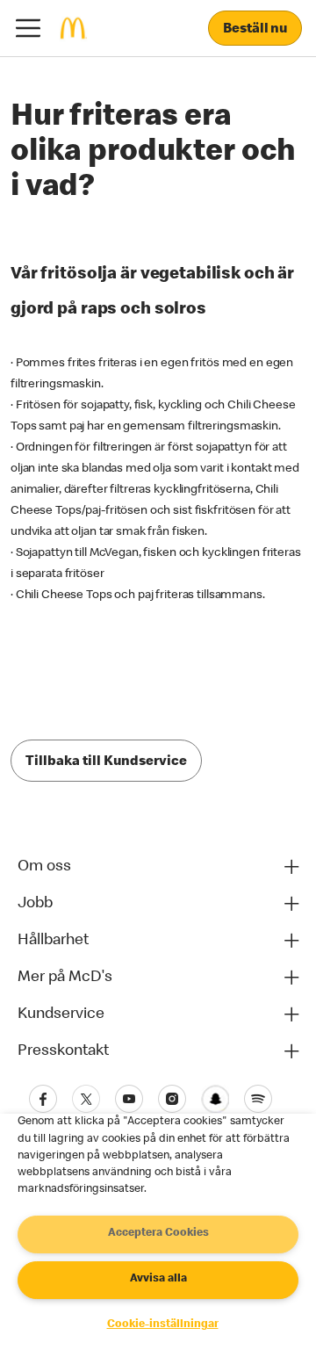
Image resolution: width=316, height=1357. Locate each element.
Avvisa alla (158, 1279)
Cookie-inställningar (163, 1325)
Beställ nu (255, 30)
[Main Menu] (28, 28)
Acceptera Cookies (158, 1233)
